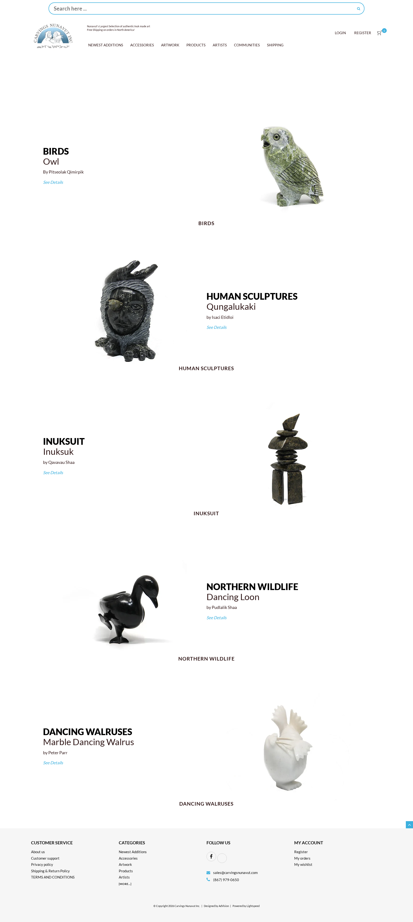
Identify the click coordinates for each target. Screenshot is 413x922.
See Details (53, 182)
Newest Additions (105, 45)
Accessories (142, 45)
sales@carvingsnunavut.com (235, 872)
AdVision (224, 906)
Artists (220, 45)
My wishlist (303, 864)
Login (340, 33)
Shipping (275, 45)
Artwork (170, 45)
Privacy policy (42, 864)
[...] (125, 883)
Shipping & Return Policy (50, 871)
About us (38, 852)
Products (196, 45)
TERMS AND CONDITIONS (53, 877)
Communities (247, 45)
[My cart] (379, 33)
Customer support (45, 858)
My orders (302, 858)
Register (362, 33)
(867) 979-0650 (225, 880)
